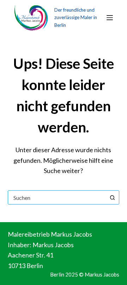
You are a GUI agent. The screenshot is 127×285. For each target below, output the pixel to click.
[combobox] (57, 197)
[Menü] (110, 17)
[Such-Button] (112, 197)
